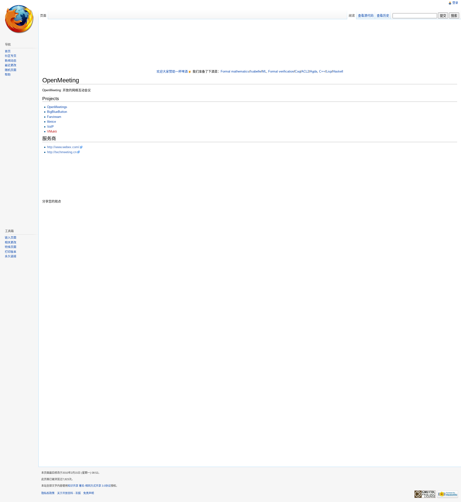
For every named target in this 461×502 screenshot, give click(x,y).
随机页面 (10, 70)
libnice (51, 121)
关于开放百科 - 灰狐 (69, 493)
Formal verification (281, 71)
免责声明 (88, 493)
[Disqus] (249, 268)
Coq (297, 71)
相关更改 (10, 242)
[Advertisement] (249, 44)
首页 (8, 51)
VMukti (52, 131)
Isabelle (255, 71)
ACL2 (305, 71)
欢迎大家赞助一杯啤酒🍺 (174, 71)
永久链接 (10, 256)
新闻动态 (10, 60)
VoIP (50, 126)
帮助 (8, 74)
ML (264, 71)
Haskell (338, 71)
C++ (322, 71)
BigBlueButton (57, 112)
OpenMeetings (57, 107)
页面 (43, 15)
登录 (455, 3)
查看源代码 (366, 15)
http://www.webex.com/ (63, 147)
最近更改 (10, 65)
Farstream (54, 117)
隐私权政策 (48, 493)
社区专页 (10, 56)
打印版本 (10, 252)
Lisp (329, 71)
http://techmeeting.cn (62, 152)
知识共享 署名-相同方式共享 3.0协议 (89, 485)
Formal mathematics (235, 71)
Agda (313, 71)
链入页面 (10, 237)
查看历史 (383, 15)
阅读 (352, 15)
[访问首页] (19, 19)
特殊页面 (10, 247)
